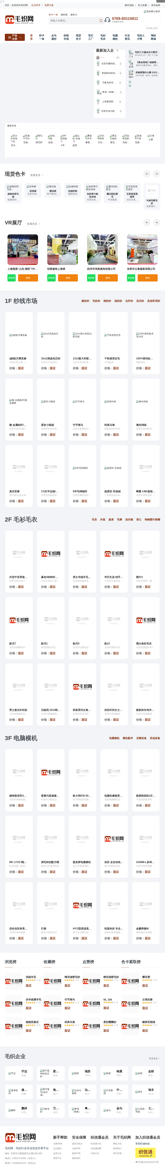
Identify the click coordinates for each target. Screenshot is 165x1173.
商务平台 (57, 1158)
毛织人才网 (141, 37)
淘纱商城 (153, 37)
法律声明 (76, 1148)
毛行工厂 (90, 37)
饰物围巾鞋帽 (152, 519)
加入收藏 (142, 5)
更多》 (118, 54)
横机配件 (128, 738)
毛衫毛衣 (103, 37)
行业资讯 (127, 37)
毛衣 (94, 519)
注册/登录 (57, 1143)
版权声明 (76, 1153)
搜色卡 (73, 14)
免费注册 (48, 5)
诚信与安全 (77, 1143)
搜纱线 (64, 14)
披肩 (111, 519)
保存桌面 (155, 5)
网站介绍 (117, 1143)
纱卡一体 (53, 14)
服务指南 (129, 5)
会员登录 (35, 5)
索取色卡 (13, 203)
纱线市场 (66, 37)
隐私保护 (76, 1158)
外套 (102, 519)
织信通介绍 (96, 1143)
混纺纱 (118, 301)
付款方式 (95, 1153)
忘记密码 (57, 1148)
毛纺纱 (96, 301)
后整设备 (141, 738)
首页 (31, 37)
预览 (28, 278)
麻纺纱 (85, 301)
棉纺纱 (107, 301)
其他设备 (155, 738)
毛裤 (119, 519)
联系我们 (117, 1148)
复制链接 (11, 279)
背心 (138, 519)
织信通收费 (96, 1148)
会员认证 (57, 1153)
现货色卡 (78, 37)
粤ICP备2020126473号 (147, 1162)
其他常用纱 (153, 301)
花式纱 (140, 301)
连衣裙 (129, 519)
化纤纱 (129, 301)
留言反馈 (117, 1153)
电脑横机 (115, 37)
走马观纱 (54, 37)
